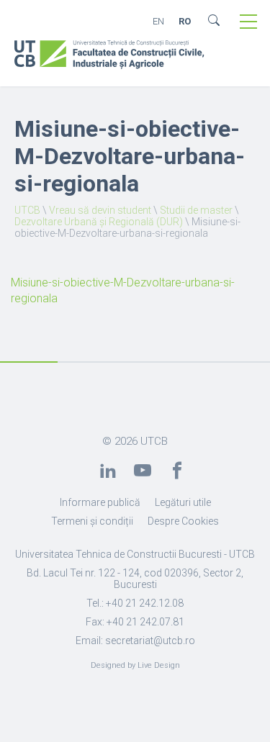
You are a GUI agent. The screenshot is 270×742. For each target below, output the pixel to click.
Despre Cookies (183, 521)
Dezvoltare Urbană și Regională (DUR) (98, 221)
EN (158, 21)
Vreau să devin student (100, 210)
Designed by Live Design (135, 665)
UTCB (27, 210)
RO (185, 21)
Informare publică (100, 502)
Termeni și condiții (92, 521)
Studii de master (196, 210)
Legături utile (183, 502)
